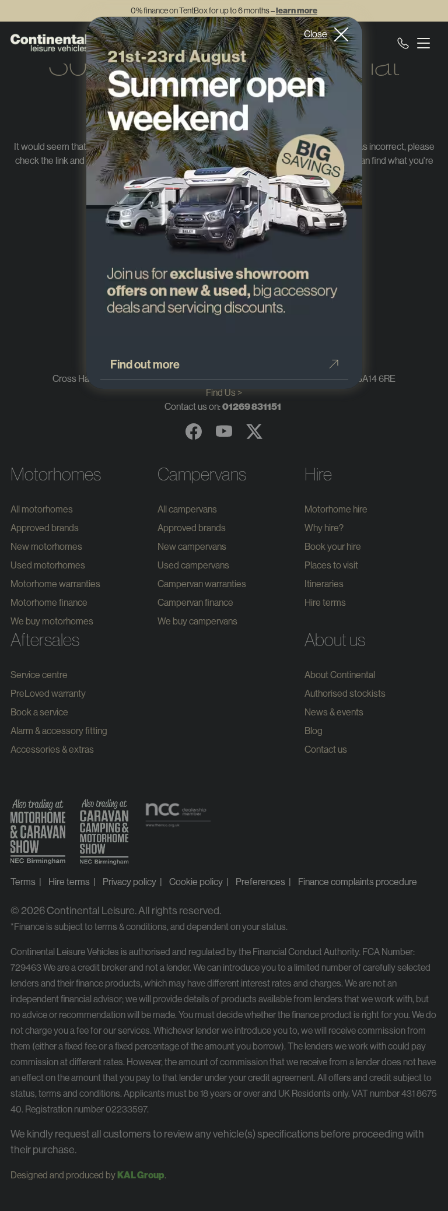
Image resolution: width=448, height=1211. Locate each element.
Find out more (145, 364)
